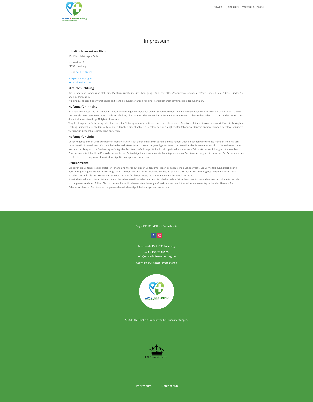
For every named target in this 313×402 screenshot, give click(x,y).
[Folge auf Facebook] (153, 235)
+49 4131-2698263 (156, 252)
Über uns (232, 7)
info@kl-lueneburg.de (80, 78)
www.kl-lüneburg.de (79, 82)
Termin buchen (253, 7)
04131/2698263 (84, 72)
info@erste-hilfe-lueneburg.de (156, 256)
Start (218, 7)
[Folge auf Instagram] (159, 235)
